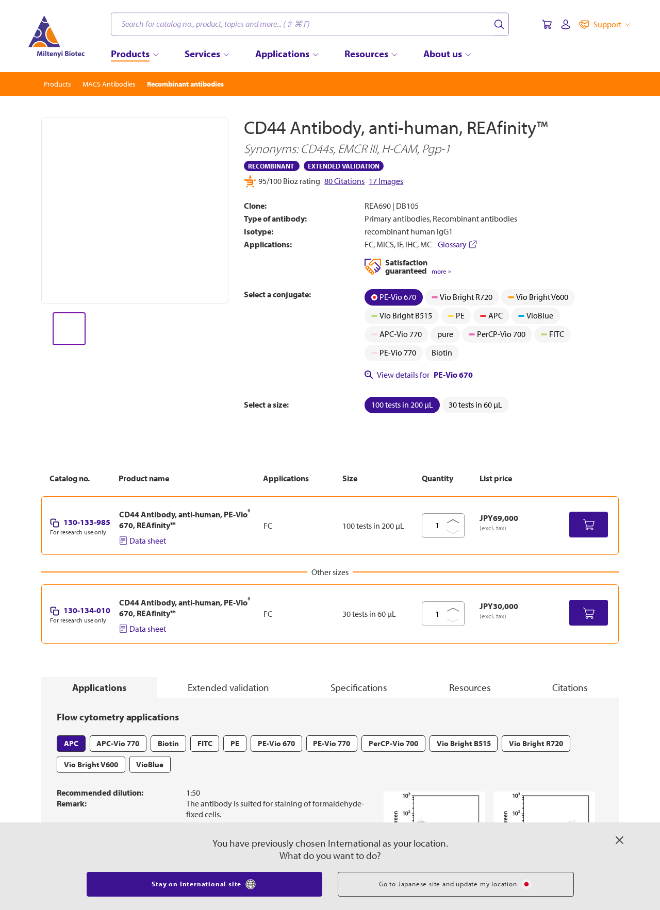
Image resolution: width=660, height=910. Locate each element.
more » (441, 271)
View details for (425, 374)
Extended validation (228, 687)
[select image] (69, 328)
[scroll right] (229, 328)
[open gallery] (134, 210)
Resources (470, 687)
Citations (570, 687)
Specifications (359, 687)
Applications (99, 687)
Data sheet (147, 540)
